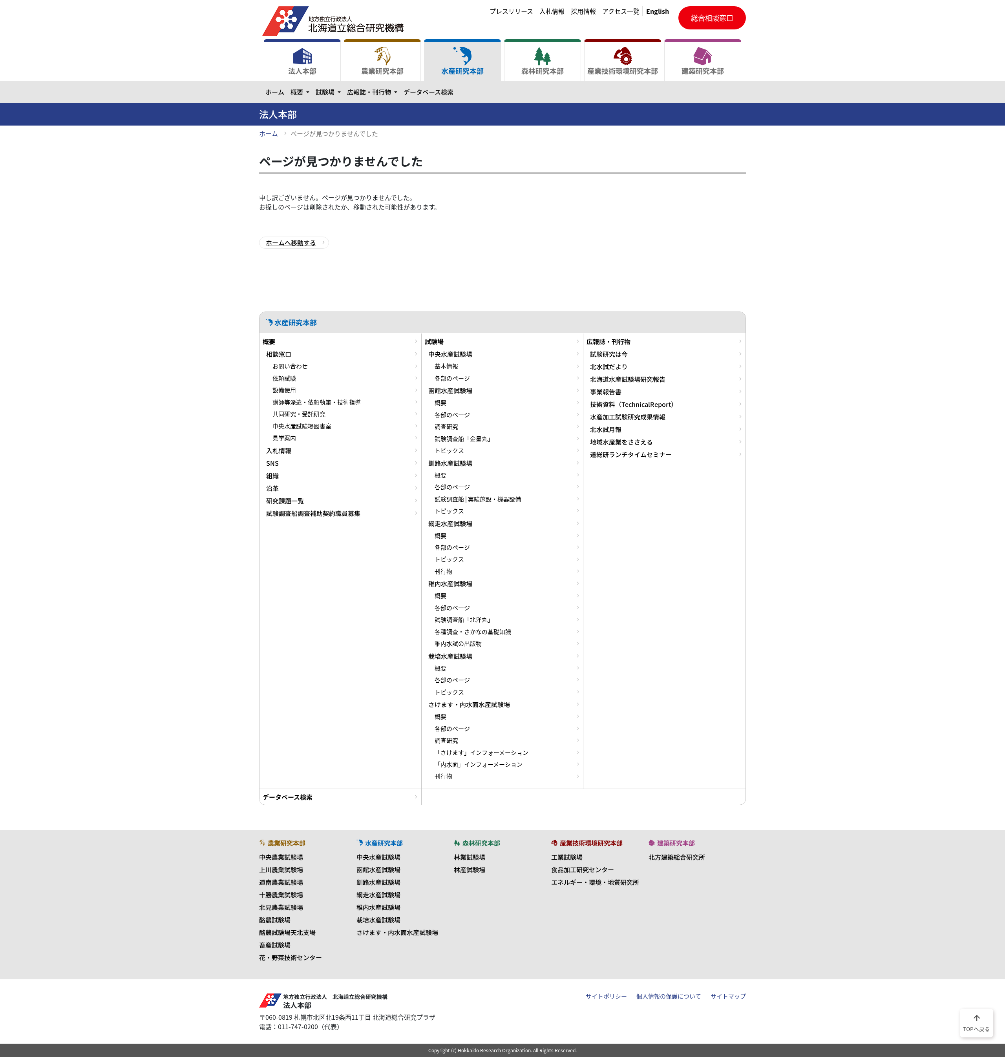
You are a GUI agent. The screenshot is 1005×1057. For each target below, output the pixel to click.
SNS (272, 463)
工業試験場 (567, 857)
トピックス (449, 450)
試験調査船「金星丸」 (464, 438)
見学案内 (284, 438)
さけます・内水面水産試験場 (469, 704)
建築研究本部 (703, 71)
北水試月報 (605, 429)
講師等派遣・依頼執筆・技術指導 (316, 402)
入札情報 (552, 11)
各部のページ (452, 378)
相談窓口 (278, 354)
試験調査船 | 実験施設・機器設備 (478, 499)
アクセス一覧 (621, 11)
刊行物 (443, 571)
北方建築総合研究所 (677, 857)
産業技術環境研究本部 (622, 71)
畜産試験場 (275, 944)
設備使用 (284, 390)
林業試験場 (469, 857)
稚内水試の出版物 (458, 643)
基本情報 (446, 366)
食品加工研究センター (582, 869)
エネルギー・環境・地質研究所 (595, 882)
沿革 (272, 488)
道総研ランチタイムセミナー (631, 454)
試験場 (330, 92)
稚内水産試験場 (450, 583)
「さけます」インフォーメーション (481, 752)
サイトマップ (728, 996)
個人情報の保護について (668, 996)
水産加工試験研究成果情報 (627, 416)
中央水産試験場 (450, 354)
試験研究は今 (609, 354)
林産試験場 (469, 869)
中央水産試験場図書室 (301, 426)
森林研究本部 (542, 71)
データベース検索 (428, 92)
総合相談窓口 (712, 18)
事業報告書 (605, 391)
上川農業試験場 (281, 869)
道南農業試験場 (281, 882)
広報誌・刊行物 (373, 92)
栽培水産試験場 (450, 656)
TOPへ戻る (976, 1022)
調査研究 (446, 426)
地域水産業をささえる (621, 441)
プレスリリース (511, 11)
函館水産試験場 (450, 390)
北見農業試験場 (281, 907)
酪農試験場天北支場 (287, 932)
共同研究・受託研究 (298, 414)
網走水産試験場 (450, 523)
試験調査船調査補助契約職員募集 (313, 513)
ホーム (274, 92)
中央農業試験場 (281, 857)
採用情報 (583, 11)
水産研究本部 (462, 71)
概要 (301, 92)
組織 (272, 475)
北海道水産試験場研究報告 (627, 379)
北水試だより (609, 366)
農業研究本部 (382, 71)
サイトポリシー (606, 996)
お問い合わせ (290, 366)
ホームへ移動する (291, 242)
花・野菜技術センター (290, 957)
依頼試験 (284, 378)
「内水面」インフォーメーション (479, 764)
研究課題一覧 (285, 500)
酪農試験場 (275, 919)
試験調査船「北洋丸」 (464, 619)
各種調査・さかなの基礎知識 (473, 631)
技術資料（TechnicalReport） (633, 404)
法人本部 (302, 71)
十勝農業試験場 (281, 894)
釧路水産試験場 (450, 463)
